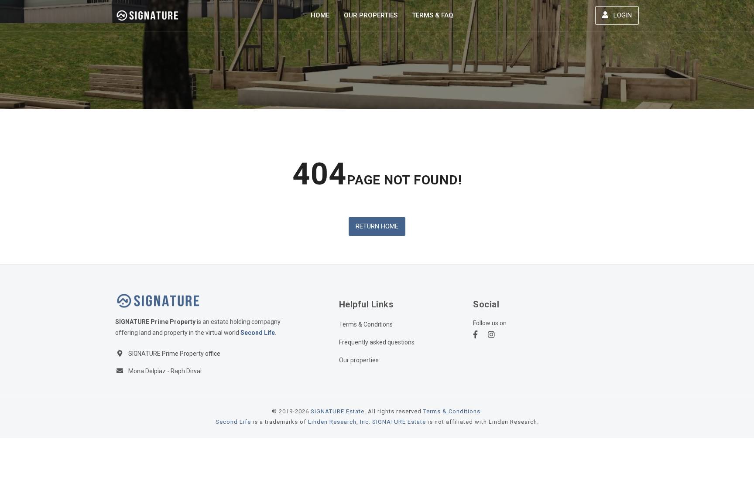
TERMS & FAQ (432, 15)
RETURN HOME (377, 226)
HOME (320, 15)
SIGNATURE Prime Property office (174, 353)
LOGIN (622, 15)
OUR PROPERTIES (371, 15)
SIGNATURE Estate (337, 411)
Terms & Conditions (366, 324)
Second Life (257, 332)
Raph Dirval (186, 371)
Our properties (359, 360)
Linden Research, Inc (338, 422)
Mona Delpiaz (147, 371)
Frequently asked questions (377, 342)
